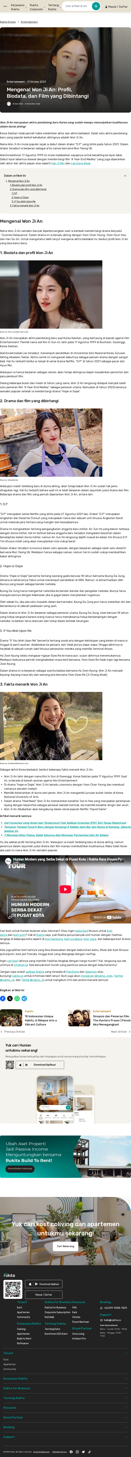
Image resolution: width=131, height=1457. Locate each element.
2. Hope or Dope (20, 197)
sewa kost (81, 930)
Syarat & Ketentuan (41, 1452)
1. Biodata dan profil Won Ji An (26, 185)
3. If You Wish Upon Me (24, 201)
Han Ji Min (58, 163)
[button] (116, 7)
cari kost (12, 961)
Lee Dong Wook (80, 163)
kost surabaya (73, 939)
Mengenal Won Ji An (19, 181)
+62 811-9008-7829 (115, 1308)
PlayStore (72, 971)
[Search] (96, 6)
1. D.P (14, 193)
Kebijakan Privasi (59, 1452)
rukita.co (17, 976)
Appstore (91, 971)
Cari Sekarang (65, 1246)
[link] (40, 1065)
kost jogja (90, 939)
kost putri (19, 935)
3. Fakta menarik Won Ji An (24, 205)
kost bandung (54, 939)
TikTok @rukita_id (32, 980)
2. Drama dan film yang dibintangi (28, 189)
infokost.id (21, 965)
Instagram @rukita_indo (96, 976)
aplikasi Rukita (35, 971)
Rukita (40, 935)
